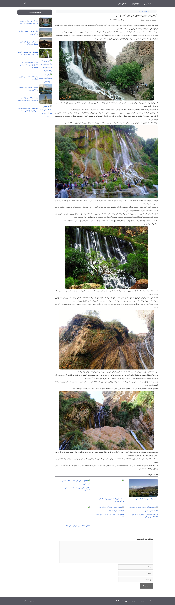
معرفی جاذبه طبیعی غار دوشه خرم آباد (78, 525)
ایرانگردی (147, 3)
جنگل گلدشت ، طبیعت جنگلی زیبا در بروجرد (28, 32)
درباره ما (141, 601)
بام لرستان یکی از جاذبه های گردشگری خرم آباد (29, 43)
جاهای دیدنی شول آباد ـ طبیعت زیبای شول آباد (110, 515)
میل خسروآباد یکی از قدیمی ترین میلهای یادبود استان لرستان (145, 515)
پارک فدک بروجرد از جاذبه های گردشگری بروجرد (28, 88)
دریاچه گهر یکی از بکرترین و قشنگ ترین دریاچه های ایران (111, 500)
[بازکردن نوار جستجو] (25, 3)
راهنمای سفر (123, 3)
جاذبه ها (153, 11)
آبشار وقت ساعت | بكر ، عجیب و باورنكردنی (28, 77)
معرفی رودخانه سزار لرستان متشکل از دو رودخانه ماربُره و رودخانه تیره (29, 64)
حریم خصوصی (130, 601)
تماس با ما (120, 601)
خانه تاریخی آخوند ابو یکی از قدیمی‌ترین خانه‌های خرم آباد (29, 22)
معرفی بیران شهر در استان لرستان (147, 499)
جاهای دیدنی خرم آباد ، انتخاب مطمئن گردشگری (77, 489)
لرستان (141, 11)
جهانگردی (135, 3)
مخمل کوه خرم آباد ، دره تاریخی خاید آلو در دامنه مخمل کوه (28, 53)
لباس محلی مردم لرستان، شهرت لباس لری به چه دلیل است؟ (28, 109)
